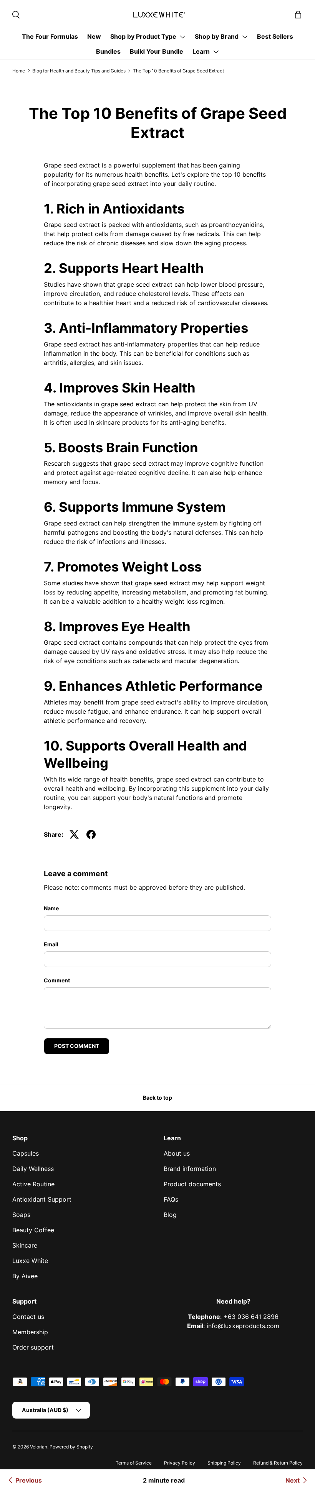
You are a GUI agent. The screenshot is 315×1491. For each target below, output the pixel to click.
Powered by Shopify (71, 1447)
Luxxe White (30, 1260)
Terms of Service (134, 1463)
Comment (57, 980)
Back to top (157, 1097)
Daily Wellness (33, 1168)
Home (18, 71)
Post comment (76, 1046)
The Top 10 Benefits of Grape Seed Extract (178, 71)
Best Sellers (275, 36)
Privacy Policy (179, 1463)
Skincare (24, 1245)
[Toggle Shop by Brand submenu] (244, 36)
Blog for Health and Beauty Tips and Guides (79, 71)
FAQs (171, 1199)
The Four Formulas (50, 36)
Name (51, 908)
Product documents (192, 1184)
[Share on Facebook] (91, 834)
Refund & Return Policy (278, 1463)
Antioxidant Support (41, 1199)
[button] (298, 14)
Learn (201, 51)
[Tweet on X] (74, 834)
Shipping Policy (224, 1463)
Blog (170, 1214)
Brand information (190, 1168)
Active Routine (33, 1184)
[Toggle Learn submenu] (215, 51)
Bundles (108, 51)
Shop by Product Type (143, 36)
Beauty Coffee (33, 1230)
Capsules (25, 1153)
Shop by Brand (217, 36)
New (94, 36)
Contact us (28, 1316)
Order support (33, 1347)
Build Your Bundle (156, 51)
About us (177, 1153)
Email (51, 944)
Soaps (21, 1214)
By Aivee (25, 1276)
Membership (30, 1332)
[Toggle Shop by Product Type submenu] (182, 36)
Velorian (38, 1447)
